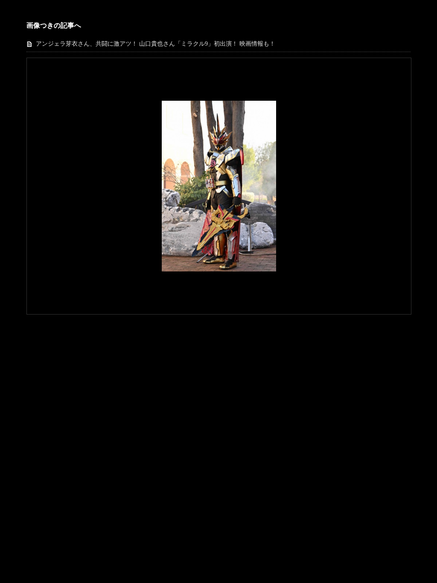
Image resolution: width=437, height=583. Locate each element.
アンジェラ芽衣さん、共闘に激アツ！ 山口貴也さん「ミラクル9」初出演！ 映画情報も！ (155, 44)
